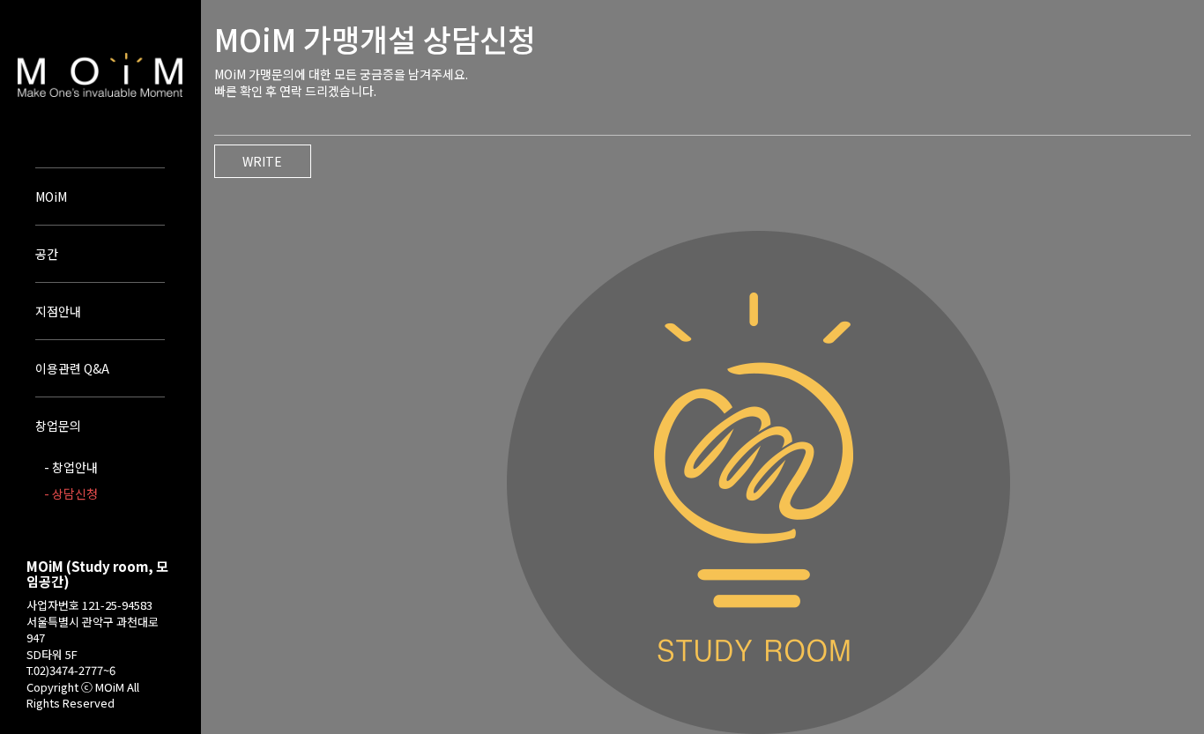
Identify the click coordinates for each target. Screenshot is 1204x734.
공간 (46, 254)
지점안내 (58, 311)
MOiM (51, 196)
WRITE (262, 161)
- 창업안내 (71, 467)
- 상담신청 (71, 493)
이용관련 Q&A (72, 368)
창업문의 (58, 425)
